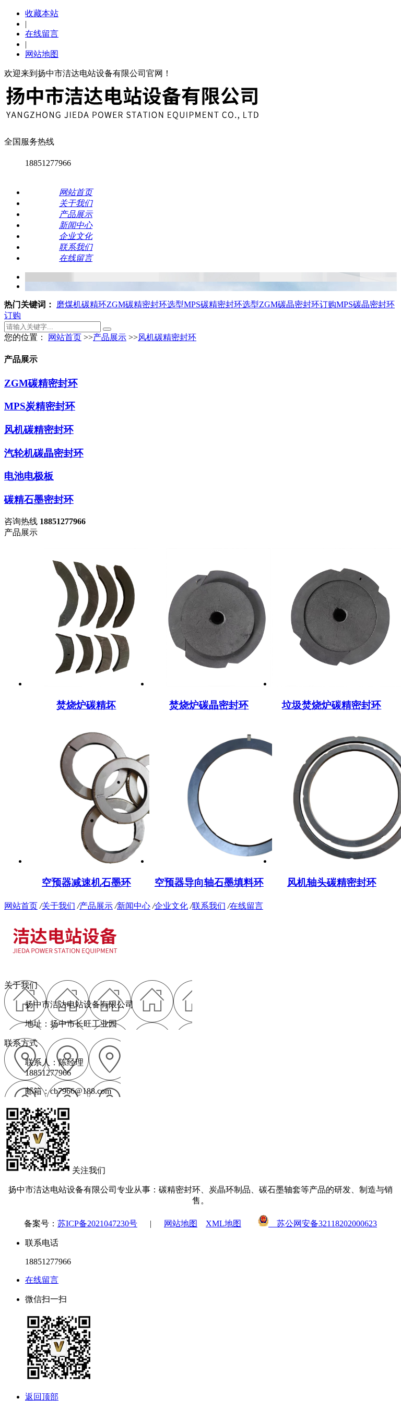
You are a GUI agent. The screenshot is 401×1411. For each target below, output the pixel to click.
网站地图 (41, 54)
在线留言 (41, 33)
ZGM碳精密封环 (41, 383)
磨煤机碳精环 (81, 304)
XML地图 (223, 1223)
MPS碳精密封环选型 (221, 304)
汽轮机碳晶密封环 (44, 453)
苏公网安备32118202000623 (322, 1223)
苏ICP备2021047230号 (97, 1223)
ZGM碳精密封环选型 (145, 304)
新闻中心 (133, 905)
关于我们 (58, 905)
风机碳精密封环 (167, 337)
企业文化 (171, 905)
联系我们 (209, 905)
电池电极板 (29, 476)
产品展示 (109, 337)
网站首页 (64, 337)
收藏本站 (41, 13)
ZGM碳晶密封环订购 (297, 304)
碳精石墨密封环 (39, 499)
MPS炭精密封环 (39, 406)
